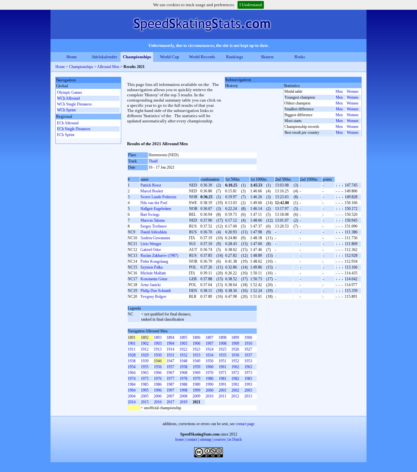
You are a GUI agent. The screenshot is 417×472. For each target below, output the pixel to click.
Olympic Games (69, 92)
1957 (170, 367)
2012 (235, 396)
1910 (248, 343)
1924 (209, 349)
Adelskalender (104, 56)
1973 (248, 372)
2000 (209, 390)
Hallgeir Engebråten (155, 208)
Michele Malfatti (153, 273)
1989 (196, 384)
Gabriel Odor (150, 249)
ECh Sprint (65, 134)
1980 (209, 378)
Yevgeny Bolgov (153, 296)
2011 (222, 396)
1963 (248, 367)
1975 (145, 378)
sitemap (205, 439)
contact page (245, 424)
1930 (158, 355)
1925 (222, 349)
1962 (235, 367)
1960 (209, 367)
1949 (196, 361)
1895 (183, 337)
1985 (145, 384)
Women (352, 91)
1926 (235, 349)
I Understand (250, 4)
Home (71, 56)
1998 (183, 390)
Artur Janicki (150, 285)
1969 (196, 372)
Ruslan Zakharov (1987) (159, 255)
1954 (132, 367)
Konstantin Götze (153, 279)
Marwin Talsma (152, 220)
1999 (196, 390)
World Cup (169, 56)
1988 (183, 384)
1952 (235, 361)
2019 (183, 402)
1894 (170, 337)
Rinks (300, 56)
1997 (170, 390)
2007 (170, 396)
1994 (132, 390)
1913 (158, 349)
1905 (183, 343)
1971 (222, 372)
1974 (132, 378)
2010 (209, 396)
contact (191, 439)
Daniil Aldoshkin (153, 232)
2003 (248, 390)
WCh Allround (68, 98)
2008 (183, 396)
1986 (158, 384)
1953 (248, 361)
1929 (145, 355)
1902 (145, 343)
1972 (235, 372)
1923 (196, 349)
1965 (145, 372)
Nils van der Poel (153, 203)
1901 (132, 343)
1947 (170, 361)
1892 (145, 337)
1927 (248, 349)
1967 (170, 372)
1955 (145, 367)
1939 (145, 361)
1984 (132, 384)
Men (339, 91)
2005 (145, 396)
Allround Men (108, 66)
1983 (248, 378)
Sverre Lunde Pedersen (158, 197)
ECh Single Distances (74, 129)
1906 (196, 343)
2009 (196, 396)
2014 (132, 402)
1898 (222, 337)
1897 (209, 337)
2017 (170, 402)
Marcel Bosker (151, 191)
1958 (183, 367)
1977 (170, 378)
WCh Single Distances (74, 104)
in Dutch (235, 439)
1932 (183, 355)
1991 (222, 384)
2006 (158, 396)
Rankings (234, 56)
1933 (196, 355)
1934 (209, 355)
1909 (235, 343)
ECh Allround (68, 123)
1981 (222, 378)
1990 (209, 384)
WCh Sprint (66, 110)
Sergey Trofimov (153, 226)
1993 (248, 384)
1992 (235, 384)
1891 (132, 337)
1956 (158, 367)
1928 (132, 355)
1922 (183, 349)
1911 (132, 349)
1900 (248, 337)
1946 (158, 361)
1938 (132, 361)
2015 (145, 402)
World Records (202, 56)
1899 (235, 337)
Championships (137, 56)
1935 (222, 355)
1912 (145, 349)
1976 (158, 378)
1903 (158, 343)
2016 (158, 402)
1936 (235, 355)
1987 (170, 384)
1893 (158, 337)
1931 (170, 355)
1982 (235, 378)
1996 (158, 390)
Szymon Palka (151, 267)
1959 (196, 367)
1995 (145, 390)
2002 (235, 390)
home (179, 439)
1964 (132, 372)
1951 (222, 361)
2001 (222, 390)
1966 (158, 372)
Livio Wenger (150, 244)
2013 (248, 396)
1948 (183, 361)
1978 (183, 378)
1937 (248, 355)
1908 (222, 343)
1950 (209, 361)
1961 (222, 367)
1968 (183, 372)
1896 (196, 337)
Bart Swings (150, 214)
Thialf (153, 161)
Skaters (267, 56)
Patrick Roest (150, 185)
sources (220, 439)
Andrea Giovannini (155, 238)
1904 (170, 343)
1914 (170, 349)
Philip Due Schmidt (155, 290)
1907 (209, 343)
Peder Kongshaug (154, 261)
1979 (196, 378)
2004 (132, 396)
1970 (209, 372)
